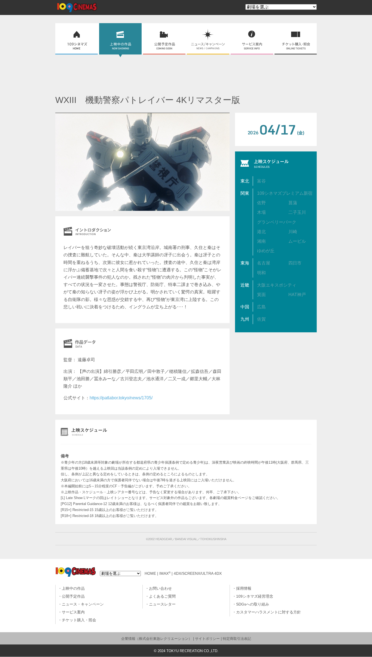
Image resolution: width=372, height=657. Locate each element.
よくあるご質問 (162, 596)
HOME (150, 573)
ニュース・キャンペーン (83, 604)
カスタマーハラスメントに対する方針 (268, 612)
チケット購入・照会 (79, 620)
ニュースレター (162, 604)
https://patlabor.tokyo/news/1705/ (121, 398)
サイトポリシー (207, 639)
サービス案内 (73, 612)
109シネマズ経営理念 (254, 596)
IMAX (164, 573)
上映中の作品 (73, 588)
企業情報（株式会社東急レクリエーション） (156, 639)
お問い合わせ (160, 588)
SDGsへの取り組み (252, 604)
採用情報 (243, 588)
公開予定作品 (73, 596)
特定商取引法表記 (237, 639)
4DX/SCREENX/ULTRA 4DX (198, 573)
